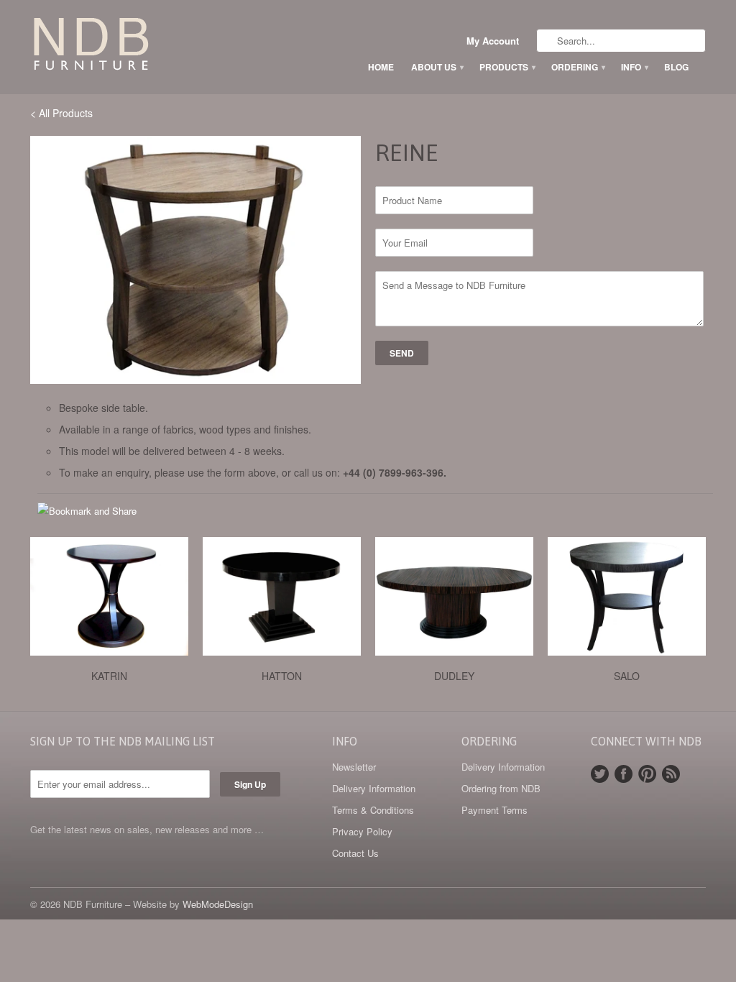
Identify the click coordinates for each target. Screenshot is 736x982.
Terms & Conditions (373, 810)
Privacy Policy (362, 831)
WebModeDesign (218, 904)
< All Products (61, 113)
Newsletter (354, 767)
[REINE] (195, 260)
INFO (634, 66)
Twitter (600, 774)
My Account (492, 41)
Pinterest (647, 774)
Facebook (623, 774)
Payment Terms (494, 810)
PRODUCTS (506, 66)
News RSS (671, 774)
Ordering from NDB (500, 788)
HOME (381, 66)
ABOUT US (436, 66)
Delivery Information (373, 788)
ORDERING (577, 66)
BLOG (676, 66)
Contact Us (355, 853)
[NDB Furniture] (138, 47)
